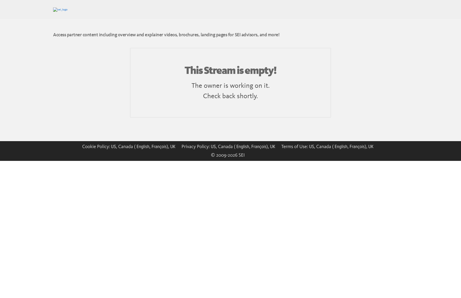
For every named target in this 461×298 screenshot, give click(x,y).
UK (172, 146)
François (159, 146)
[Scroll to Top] (12, 286)
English (143, 146)
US (113, 146)
